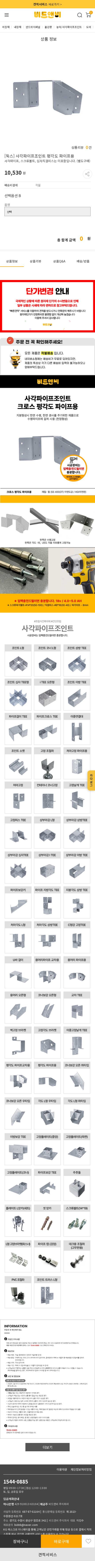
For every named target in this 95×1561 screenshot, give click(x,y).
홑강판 (48, 27)
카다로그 (91, 780)
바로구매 (61, 1541)
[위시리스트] (88, 1541)
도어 (88, 27)
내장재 (17, 27)
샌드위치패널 (33, 27)
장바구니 (20, 1541)
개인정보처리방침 (81, 1469)
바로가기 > (47, 4)
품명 (7, 205)
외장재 (6, 27)
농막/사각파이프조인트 (69, 27)
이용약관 (62, 1469)
